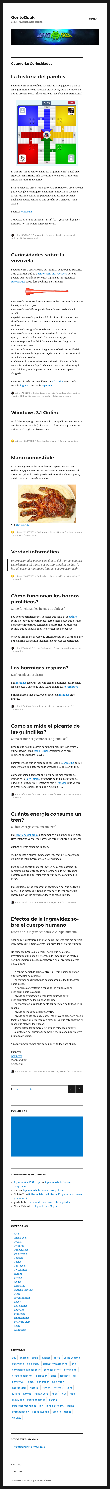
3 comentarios (30, 535)
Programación (56, 576)
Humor (60, 532)
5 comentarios (69, 902)
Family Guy (18, 1381)
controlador (70, 1369)
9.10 (14, 1357)
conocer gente (52, 1369)
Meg (72, 1393)
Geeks (17, 1261)
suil (16, 235)
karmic (27, 1393)
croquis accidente (22, 1375)
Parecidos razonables (24, 1405)
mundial (75, 393)
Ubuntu (16, 1417)
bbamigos (18, 1363)
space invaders (40, 1411)
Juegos (49, 235)
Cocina (40, 532)
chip (74, 1363)
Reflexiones (20, 1305)
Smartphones (21, 1317)
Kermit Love (41, 1393)
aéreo (57, 1357)
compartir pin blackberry (26, 1369)
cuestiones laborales (27, 834)
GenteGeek (23, 17)
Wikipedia (26, 211)
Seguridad (19, 1313)
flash (31, 1381)
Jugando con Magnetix (48, 1206)
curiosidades (18, 281)
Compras (19, 1245)
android (24, 1357)
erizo (53, 1375)
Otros (17, 1293)
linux (63, 1393)
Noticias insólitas (24, 1289)
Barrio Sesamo (71, 1357)
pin (41, 1405)
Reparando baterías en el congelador (43, 1190)
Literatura (19, 1285)
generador (43, 1381)
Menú (93, 19)
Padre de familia (36, 1399)
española (47, 385)
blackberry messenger (55, 1363)
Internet (53, 441)
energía (52, 902)
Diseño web (20, 1253)
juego (69, 1387)
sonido (28, 396)
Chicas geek (20, 1237)
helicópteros (19, 1387)
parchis (73, 235)
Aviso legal (17, 1464)
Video (17, 1325)
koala (55, 1393)
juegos (66, 235)
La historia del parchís (38, 76)
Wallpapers (20, 1329)
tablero (14, 238)
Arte (16, 1233)
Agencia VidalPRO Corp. (27, 1182)
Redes (17, 1301)
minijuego (18, 1399)
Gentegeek (20, 1265)
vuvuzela (45, 396)
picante (75, 794)
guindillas (66, 794)
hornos (64, 648)
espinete (65, 1375)
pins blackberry (55, 1405)
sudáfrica (36, 396)
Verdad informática (35, 552)
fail (74, 1375)
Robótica (19, 1309)
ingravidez (61, 1071)
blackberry (33, 1363)
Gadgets (18, 1257)
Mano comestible (32, 457)
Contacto (16, 1471)
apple (35, 1357)
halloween (71, 532)
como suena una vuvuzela (52, 273)
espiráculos (71, 686)
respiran (66, 706)
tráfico (67, 1411)
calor (58, 648)
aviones (46, 1357)
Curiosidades (39, 235)
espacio (51, 1071)
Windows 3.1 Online (35, 412)
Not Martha (22, 524)
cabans (18, 441)
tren (59, 902)
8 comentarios (75, 1071)
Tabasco (61, 782)
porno (70, 1405)
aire (50, 706)
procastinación (20, 1411)
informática (71, 576)
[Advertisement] (48, 1137)
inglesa (24, 385)
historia (58, 235)
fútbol (58, 393)
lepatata (66, 393)
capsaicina (68, 762)
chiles (58, 794)
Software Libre (22, 1321)
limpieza (72, 648)
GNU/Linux (20, 1269)
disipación (42, 1375)
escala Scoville (42, 750)
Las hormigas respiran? (39, 668)
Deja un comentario (29, 238)
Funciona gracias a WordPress (37, 1480)
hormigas (20, 682)
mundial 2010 (17, 396)
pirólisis (72, 616)
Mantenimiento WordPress (29, 1446)
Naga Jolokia (32, 778)
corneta (51, 393)
